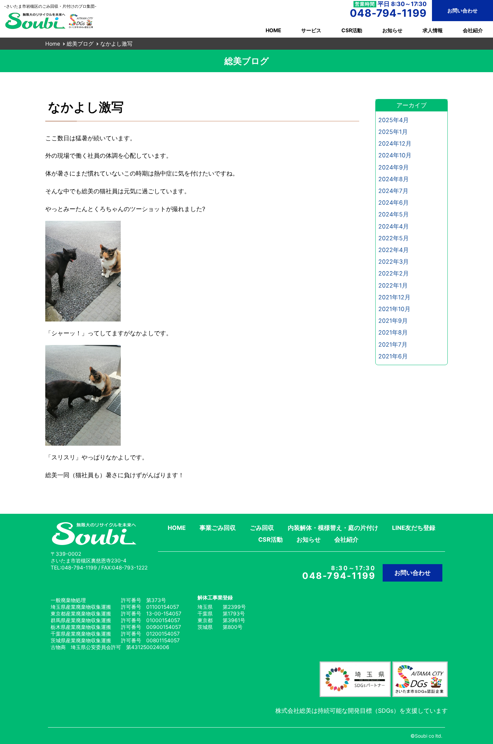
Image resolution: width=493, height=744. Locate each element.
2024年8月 (393, 179)
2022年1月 (393, 285)
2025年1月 (393, 131)
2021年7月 (392, 344)
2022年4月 (393, 249)
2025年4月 (393, 119)
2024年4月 (393, 226)
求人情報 (433, 30)
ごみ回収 (262, 527)
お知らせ (392, 30)
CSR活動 (351, 30)
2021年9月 (393, 320)
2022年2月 (393, 273)
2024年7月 (393, 190)
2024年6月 (393, 202)
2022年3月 (393, 261)
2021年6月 (393, 356)
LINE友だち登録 (413, 527)
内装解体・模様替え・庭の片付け (333, 527)
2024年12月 (395, 143)
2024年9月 (393, 167)
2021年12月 (394, 297)
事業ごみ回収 (218, 527)
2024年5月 (393, 214)
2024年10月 (395, 155)
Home (52, 44)
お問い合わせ (462, 10)
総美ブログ (80, 44)
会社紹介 (473, 30)
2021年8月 (393, 332)
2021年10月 (394, 308)
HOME (273, 30)
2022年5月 (393, 238)
